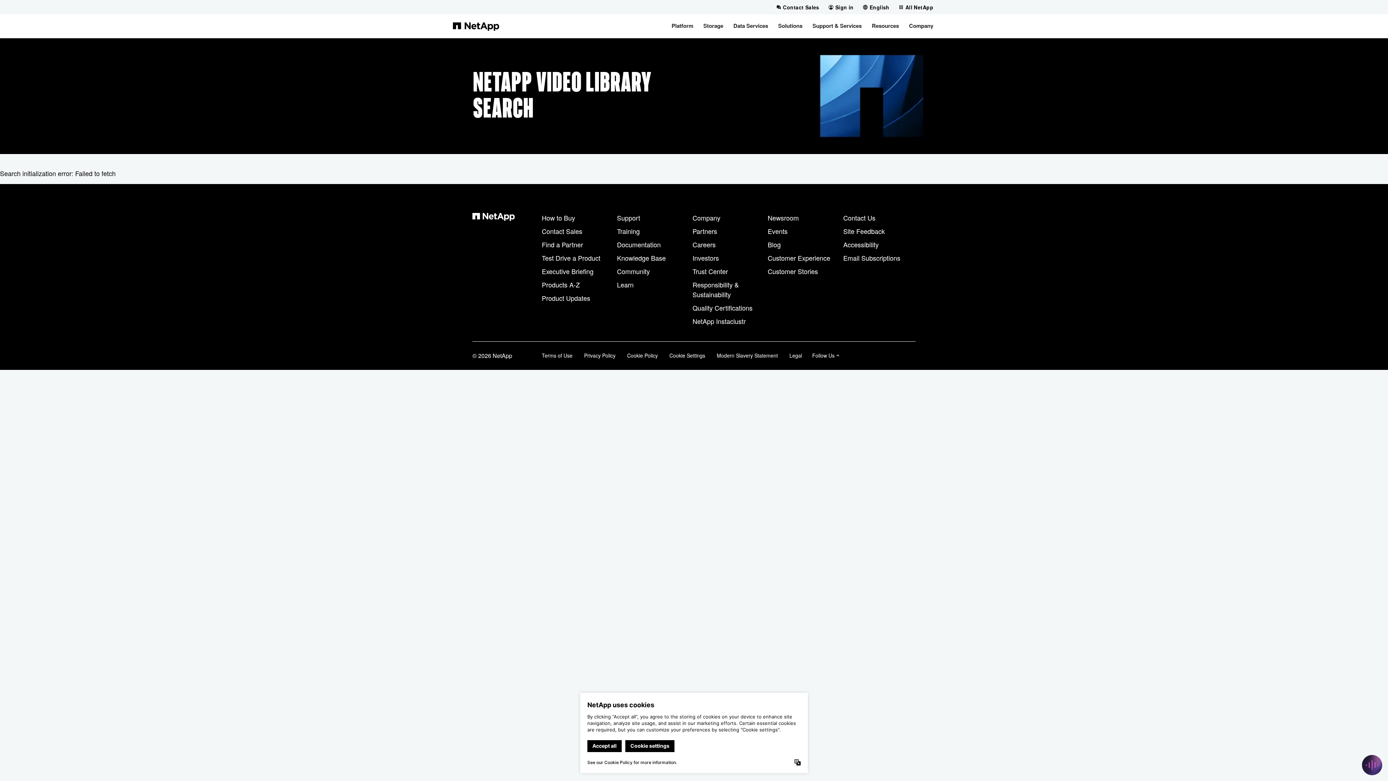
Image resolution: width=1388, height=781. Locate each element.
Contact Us (859, 217)
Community (633, 271)
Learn (625, 284)
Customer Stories (793, 271)
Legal (795, 355)
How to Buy (558, 217)
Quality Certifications (723, 307)
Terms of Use (557, 355)
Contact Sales (562, 231)
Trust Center (710, 271)
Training (628, 231)
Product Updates (566, 298)
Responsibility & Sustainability (716, 289)
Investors (706, 258)
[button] (682, 26)
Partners (705, 231)
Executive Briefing (568, 271)
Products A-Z (561, 284)
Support (628, 217)
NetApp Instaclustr (719, 321)
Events (778, 231)
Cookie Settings (687, 355)
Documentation (639, 244)
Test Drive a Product (571, 258)
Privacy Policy (600, 355)
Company (706, 217)
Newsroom (783, 217)
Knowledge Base (641, 258)
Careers (704, 244)
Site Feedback (864, 231)
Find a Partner (562, 244)
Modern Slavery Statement (747, 355)
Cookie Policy (642, 355)
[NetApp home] (476, 26)
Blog (774, 244)
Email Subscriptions (871, 258)
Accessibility (861, 244)
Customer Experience (799, 258)
